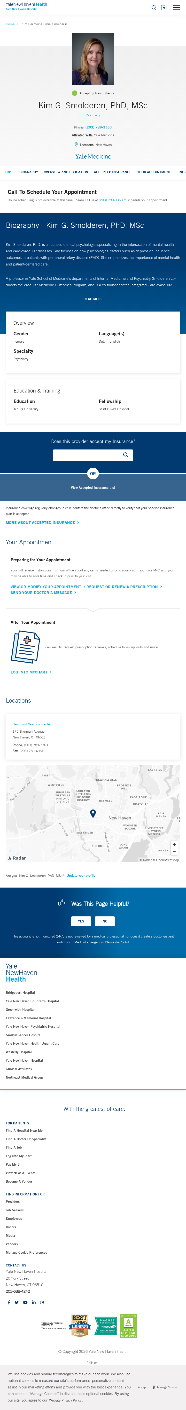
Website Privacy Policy (65, 1400)
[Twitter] (17, 1302)
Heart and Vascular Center (32, 724)
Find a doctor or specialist (26, 1139)
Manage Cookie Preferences (26, 1252)
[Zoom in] (174, 844)
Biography (28, 172)
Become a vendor (19, 1181)
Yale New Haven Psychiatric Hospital (33, 1026)
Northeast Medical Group (24, 1077)
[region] (93, 813)
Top (8, 172)
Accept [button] (142, 1387)
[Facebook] (9, 1302)
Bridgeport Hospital (20, 992)
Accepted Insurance (113, 172)
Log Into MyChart (29, 672)
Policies (91, 1363)
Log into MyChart (19, 1156)
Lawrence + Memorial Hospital (28, 1018)
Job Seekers (14, 1210)
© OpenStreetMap (166, 860)
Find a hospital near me (24, 1130)
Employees (14, 1218)
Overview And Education (66, 172)
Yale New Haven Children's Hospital (32, 1001)
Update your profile (81, 875)
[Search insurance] (127, 455)
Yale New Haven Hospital (24, 1060)
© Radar (146, 860)
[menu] (176, 7)
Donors (11, 1227)
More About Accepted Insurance (40, 522)
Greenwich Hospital (20, 1009)
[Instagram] (42, 1302)
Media (10, 1235)
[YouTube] (25, 1302)
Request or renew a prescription (122, 587)
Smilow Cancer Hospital (23, 1035)
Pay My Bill (14, 1164)
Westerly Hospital (19, 1052)
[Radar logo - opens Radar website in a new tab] (16, 857)
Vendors (12, 1244)
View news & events (20, 1173)
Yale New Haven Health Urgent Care (32, 1043)
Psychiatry (93, 115)
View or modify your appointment (46, 587)
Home (10, 24)
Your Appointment (154, 172)
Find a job (14, 1147)
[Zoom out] (174, 851)
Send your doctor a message (41, 592)
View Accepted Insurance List (93, 487)
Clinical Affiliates (19, 1069)
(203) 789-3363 (98, 127)
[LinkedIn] (34, 1302)
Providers (13, 1201)
